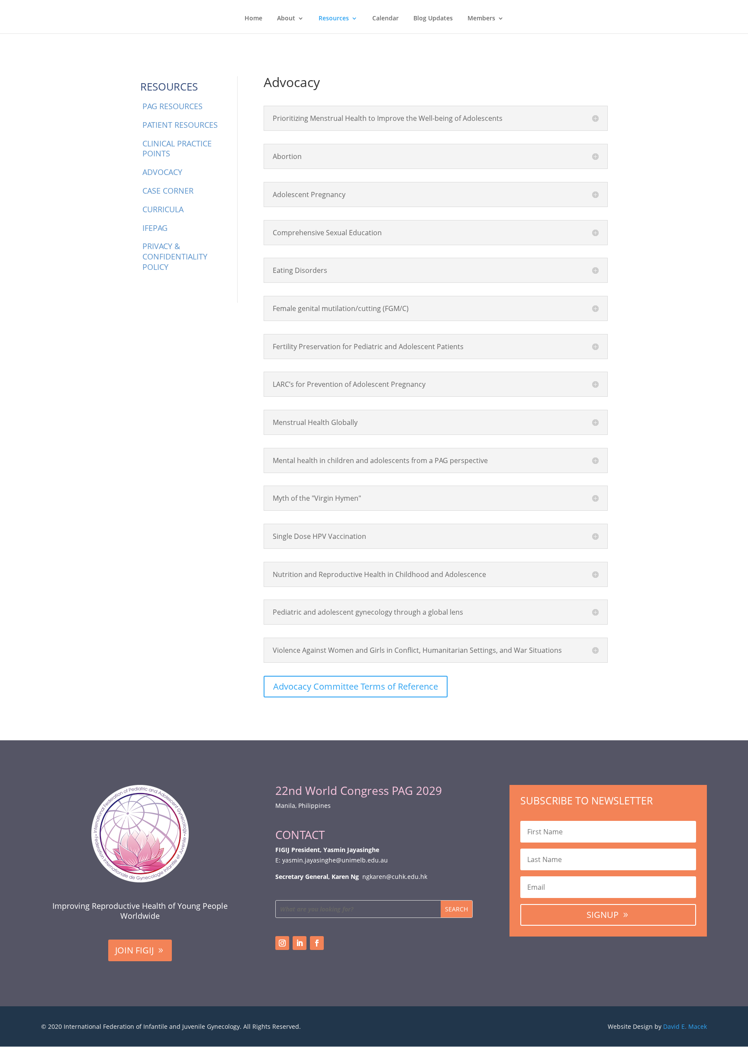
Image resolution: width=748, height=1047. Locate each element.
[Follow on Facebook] (317, 943)
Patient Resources (180, 125)
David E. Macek (685, 1026)
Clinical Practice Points (177, 148)
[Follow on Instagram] (282, 943)
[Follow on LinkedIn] (299, 943)
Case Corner (167, 190)
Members (481, 18)
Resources (334, 18)
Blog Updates (433, 18)
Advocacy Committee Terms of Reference (355, 686)
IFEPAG (155, 228)
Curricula (163, 209)
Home (253, 18)
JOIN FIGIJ (134, 950)
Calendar (385, 18)
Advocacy (162, 172)
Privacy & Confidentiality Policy (174, 256)
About (286, 18)
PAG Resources (172, 106)
